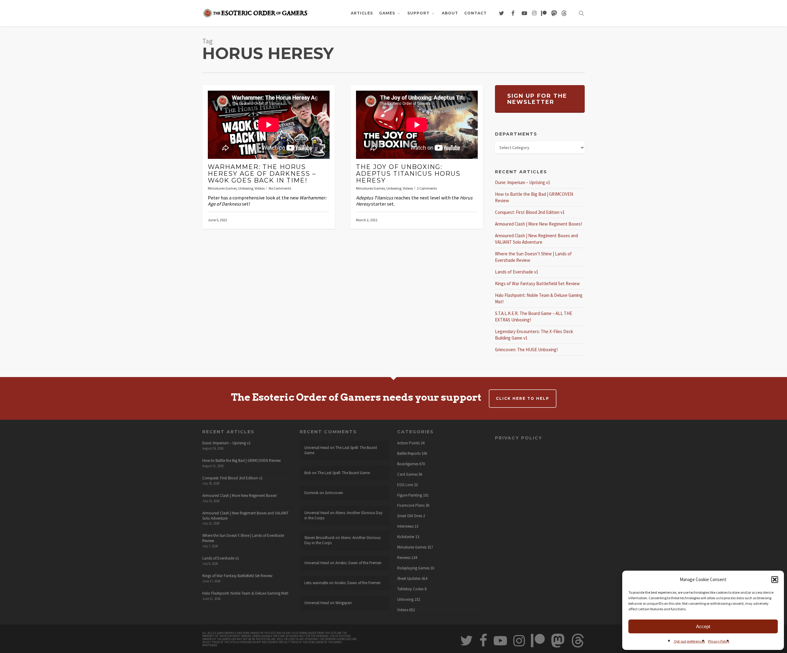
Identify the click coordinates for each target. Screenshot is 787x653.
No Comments (280, 188)
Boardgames (407, 464)
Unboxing (245, 188)
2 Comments (427, 188)
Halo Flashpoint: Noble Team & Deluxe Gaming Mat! (245, 593)
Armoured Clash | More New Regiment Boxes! (538, 224)
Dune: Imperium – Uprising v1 (522, 182)
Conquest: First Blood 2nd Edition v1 (530, 212)
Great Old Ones (409, 515)
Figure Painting (409, 495)
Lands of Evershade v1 (516, 272)
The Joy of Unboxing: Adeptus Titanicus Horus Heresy (408, 173)
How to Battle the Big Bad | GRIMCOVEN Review (241, 460)
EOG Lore (405, 484)
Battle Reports (409, 453)
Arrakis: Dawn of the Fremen (358, 562)
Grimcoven (334, 492)
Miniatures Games (222, 188)
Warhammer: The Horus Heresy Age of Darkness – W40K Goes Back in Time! (262, 173)
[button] (775, 579)
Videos (260, 188)
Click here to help (522, 398)
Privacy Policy (719, 641)
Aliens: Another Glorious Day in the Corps (343, 515)
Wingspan (343, 602)
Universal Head (316, 447)
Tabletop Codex (410, 589)
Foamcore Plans (411, 505)
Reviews (403, 557)
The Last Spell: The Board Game (340, 450)
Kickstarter (405, 536)
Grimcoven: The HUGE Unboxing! (526, 349)
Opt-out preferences (689, 641)
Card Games (407, 474)
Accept (703, 626)
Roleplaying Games (413, 568)
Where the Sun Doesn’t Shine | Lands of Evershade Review (243, 538)
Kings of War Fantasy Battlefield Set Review (537, 283)
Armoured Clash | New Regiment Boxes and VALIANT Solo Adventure (245, 515)
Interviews (405, 526)
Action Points (408, 443)
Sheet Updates (409, 578)
